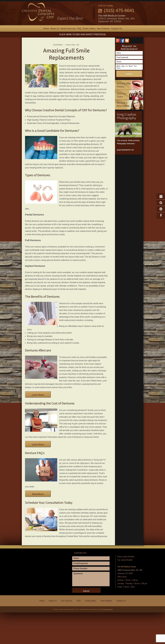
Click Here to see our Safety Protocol (82, 34)
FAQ (79, 28)
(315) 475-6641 (119, 10)
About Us (54, 28)
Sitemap (110, 609)
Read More (38, 494)
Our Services (66, 601)
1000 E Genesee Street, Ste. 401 (116, 18)
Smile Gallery (89, 28)
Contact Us (116, 28)
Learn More (38, 394)
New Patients (103, 28)
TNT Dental (103, 609)
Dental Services (68, 28)
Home (46, 28)
